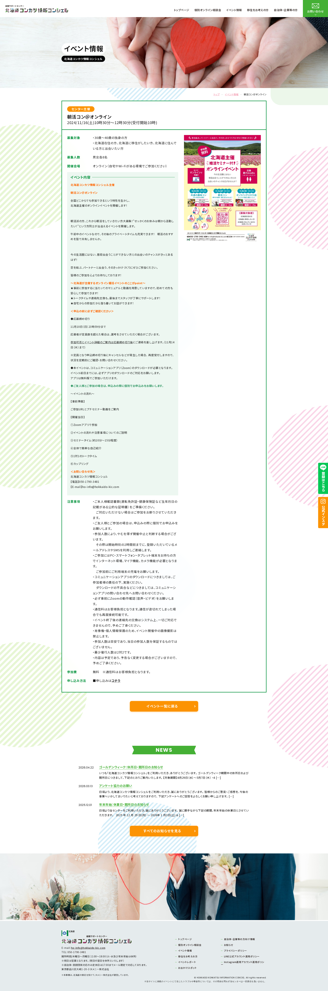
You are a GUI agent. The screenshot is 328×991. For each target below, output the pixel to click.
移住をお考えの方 (187, 956)
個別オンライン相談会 (190, 945)
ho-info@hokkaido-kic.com (88, 947)
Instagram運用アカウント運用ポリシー (242, 963)
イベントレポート (187, 962)
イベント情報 (231, 94)
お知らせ (228, 945)
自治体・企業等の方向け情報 (239, 939)
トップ (217, 94)
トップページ (185, 939)
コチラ (116, 680)
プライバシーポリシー (235, 950)
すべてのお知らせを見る (162, 830)
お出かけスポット (187, 967)
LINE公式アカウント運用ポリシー (242, 956)
